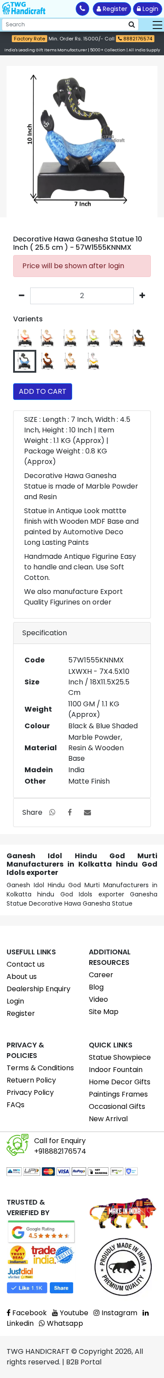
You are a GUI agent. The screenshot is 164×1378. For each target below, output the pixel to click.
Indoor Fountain (116, 1070)
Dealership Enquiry (38, 989)
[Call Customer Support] (82, 9)
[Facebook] (70, 812)
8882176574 (137, 38)
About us (22, 976)
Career (101, 975)
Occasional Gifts (117, 1106)
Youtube (73, 1313)
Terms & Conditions (40, 1068)
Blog (96, 987)
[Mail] (87, 812)
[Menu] (158, 24)
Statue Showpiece (120, 1057)
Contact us (26, 964)
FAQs (15, 1105)
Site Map (104, 1012)
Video (98, 999)
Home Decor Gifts (119, 1082)
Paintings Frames (118, 1094)
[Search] (132, 24)
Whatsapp (64, 1323)
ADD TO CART (42, 391)
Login (149, 8)
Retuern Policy (31, 1080)
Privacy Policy (30, 1092)
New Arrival (108, 1119)
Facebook (28, 1313)
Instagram (118, 1313)
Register (114, 8)
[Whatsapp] (52, 812)
